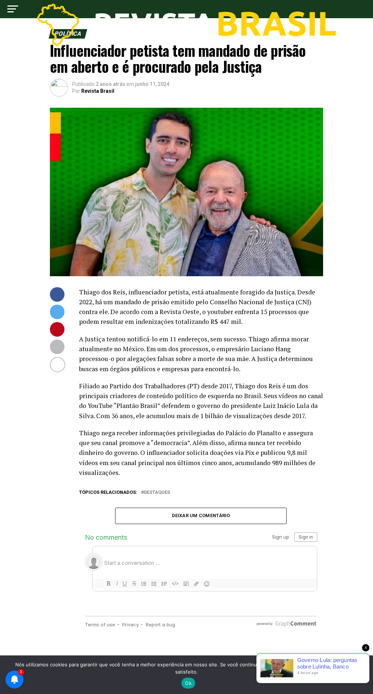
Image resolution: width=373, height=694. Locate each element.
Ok (188, 683)
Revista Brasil (97, 91)
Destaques (157, 492)
